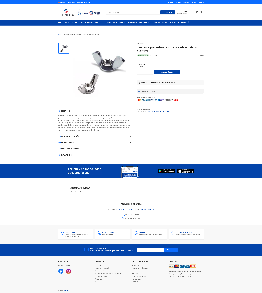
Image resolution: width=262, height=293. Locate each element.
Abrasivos (98, 23)
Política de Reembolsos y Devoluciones (108, 273)
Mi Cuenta (171, 2)
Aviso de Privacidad (102, 268)
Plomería (135, 282)
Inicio (60, 23)
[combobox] (140, 12)
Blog (96, 282)
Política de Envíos (101, 276)
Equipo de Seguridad (139, 276)
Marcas (88, 23)
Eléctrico (131, 23)
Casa (59, 34)
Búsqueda (168, 12)
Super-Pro (140, 44)
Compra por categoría (73, 23)
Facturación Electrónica (103, 265)
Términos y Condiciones (103, 271)
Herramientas (144, 23)
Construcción (136, 271)
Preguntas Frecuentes (182, 2)
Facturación (182, 23)
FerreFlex (65, 290)
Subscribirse (171, 250)
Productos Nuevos (160, 23)
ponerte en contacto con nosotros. (158, 111)
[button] (196, 55)
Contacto (201, 2)
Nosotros (193, 2)
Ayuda (171, 23)
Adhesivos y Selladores (115, 23)
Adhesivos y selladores (140, 268)
